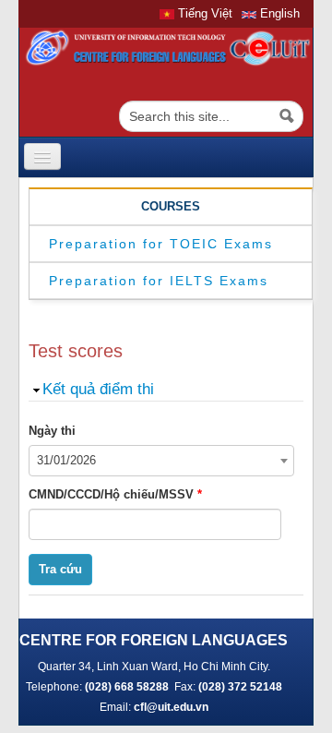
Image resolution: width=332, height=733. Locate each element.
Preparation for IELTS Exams (158, 280)
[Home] (166, 47)
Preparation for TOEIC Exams (161, 243)
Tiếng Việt (203, 13)
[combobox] (161, 460)
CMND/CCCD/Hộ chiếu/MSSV (115, 494)
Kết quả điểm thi (98, 389)
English (278, 13)
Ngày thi (52, 431)
